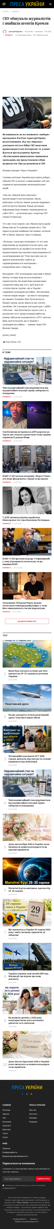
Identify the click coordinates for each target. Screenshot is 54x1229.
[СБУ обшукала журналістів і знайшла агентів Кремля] (27, 113)
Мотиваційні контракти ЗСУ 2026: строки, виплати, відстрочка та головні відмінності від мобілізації (29, 759)
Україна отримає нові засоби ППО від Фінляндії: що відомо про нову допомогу (28, 976)
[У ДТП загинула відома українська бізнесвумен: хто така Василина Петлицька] (27, 500)
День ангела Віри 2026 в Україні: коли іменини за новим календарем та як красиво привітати (28, 847)
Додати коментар (27, 621)
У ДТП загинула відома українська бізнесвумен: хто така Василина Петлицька (26, 518)
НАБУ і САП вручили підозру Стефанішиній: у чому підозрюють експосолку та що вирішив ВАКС (26, 561)
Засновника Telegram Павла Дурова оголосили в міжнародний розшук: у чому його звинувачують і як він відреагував (25, 606)
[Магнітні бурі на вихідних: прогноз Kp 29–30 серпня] (27, 871)
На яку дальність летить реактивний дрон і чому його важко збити (28, 716)
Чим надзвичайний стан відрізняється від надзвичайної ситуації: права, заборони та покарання (26, 391)
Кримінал (9, 35)
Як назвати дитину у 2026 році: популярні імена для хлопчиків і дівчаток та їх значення (26, 1020)
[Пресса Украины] (27, 4)
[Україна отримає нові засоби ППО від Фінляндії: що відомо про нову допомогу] (27, 956)
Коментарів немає (25, 35)
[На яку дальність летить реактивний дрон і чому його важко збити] (27, 698)
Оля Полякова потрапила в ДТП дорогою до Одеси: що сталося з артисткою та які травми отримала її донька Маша (27, 435)
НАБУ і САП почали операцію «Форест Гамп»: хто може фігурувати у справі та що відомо (27, 477)
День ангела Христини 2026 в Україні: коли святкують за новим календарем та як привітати (29, 1064)
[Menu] (4, 4)
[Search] (50, 4)
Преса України (23, 1202)
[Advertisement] (27, 65)
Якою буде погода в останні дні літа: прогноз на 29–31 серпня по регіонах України (28, 674)
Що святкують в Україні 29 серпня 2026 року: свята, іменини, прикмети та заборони (29, 932)
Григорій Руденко (15, 31)
